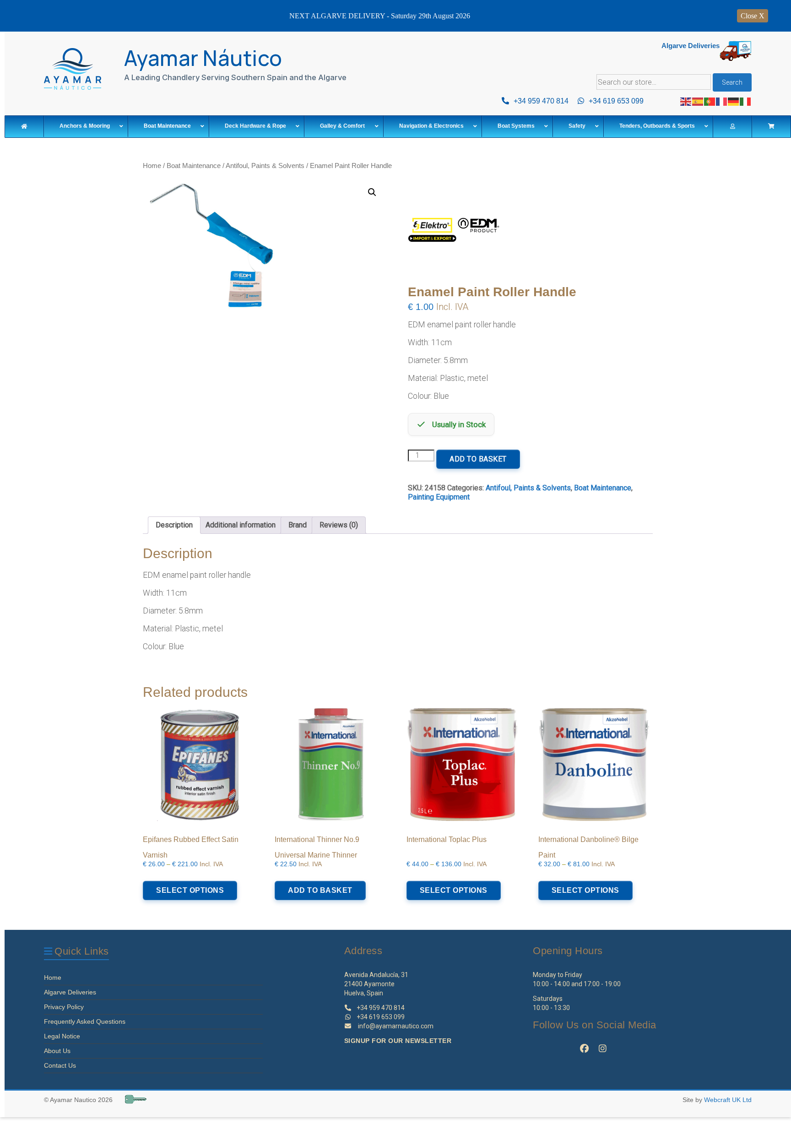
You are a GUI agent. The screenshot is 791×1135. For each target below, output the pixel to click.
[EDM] (453, 234)
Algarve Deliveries (70, 992)
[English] (686, 101)
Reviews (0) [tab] (339, 525)
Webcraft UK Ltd (728, 1099)
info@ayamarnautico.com (395, 1026)
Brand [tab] (297, 525)
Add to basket (478, 459)
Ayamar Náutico (203, 57)
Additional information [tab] (241, 525)
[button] (372, 192)
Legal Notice (62, 1036)
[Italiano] (746, 101)
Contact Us (60, 1065)
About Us (57, 1050)
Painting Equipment (439, 497)
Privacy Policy (64, 1006)
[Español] (698, 101)
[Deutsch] (734, 101)
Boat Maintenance (194, 165)
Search (732, 82)
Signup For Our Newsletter (398, 1040)
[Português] (710, 101)
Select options (190, 890)
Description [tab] (174, 525)
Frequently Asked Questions (84, 1021)
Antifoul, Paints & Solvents (265, 165)
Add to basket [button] (320, 890)
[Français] (722, 101)
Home (152, 165)
